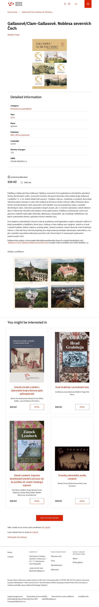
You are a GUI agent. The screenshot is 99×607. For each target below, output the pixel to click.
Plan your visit (56, 556)
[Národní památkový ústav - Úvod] (15, 4)
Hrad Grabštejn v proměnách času (72, 387)
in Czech (46, 527)
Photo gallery (78, 562)
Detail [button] (37, 407)
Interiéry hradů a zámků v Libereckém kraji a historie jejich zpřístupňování (27, 390)
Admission (55, 569)
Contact (10, 556)
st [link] (23, 236)
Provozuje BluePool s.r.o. (16, 601)
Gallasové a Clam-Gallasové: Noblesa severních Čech (28, 243)
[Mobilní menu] (88, 4)
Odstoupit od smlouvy (17, 537)
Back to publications (49, 518)
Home (9, 552)
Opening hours (56, 565)
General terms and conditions (62, 596)
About (75, 558)
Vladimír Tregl (13, 34)
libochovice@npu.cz (36, 571)
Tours (53, 560)
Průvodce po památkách (21, 108)
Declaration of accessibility (37, 596)
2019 (13, 117)
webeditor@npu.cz (49, 599)
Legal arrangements (15, 596)
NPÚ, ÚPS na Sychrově (20, 134)
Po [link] (62, 240)
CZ (76, 4)
